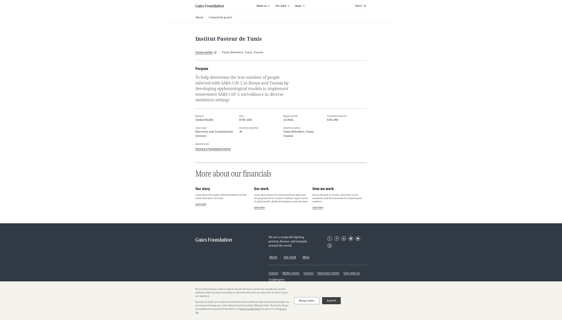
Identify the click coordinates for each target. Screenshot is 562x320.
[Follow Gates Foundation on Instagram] (350, 238)
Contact (273, 273)
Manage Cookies (307, 300)
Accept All (331, 300)
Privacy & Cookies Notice (249, 308)
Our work (290, 257)
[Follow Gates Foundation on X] (329, 238)
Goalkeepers (277, 279)
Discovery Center (328, 273)
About (199, 17)
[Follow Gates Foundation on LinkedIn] (343, 238)
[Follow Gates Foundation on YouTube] (357, 238)
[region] (281, 300)
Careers (308, 273)
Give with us (351, 273)
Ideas (306, 257)
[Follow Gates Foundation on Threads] (329, 245)
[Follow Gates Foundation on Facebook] (336, 238)
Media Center (291, 273)
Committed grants (220, 17)
